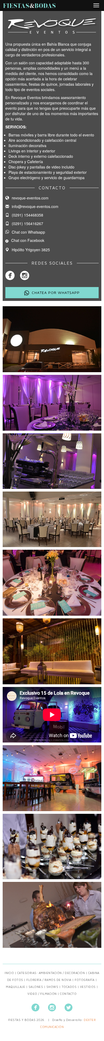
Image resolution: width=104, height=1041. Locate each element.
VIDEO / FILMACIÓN (42, 993)
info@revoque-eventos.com (35, 206)
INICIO (9, 973)
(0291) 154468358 (27, 215)
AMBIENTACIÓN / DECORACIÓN (62, 973)
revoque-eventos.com (30, 198)
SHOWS (52, 986)
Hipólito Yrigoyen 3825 (31, 249)
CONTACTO (68, 993)
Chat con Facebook (27, 240)
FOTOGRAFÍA (84, 979)
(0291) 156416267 (27, 223)
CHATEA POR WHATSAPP (56, 292)
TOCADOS (69, 986)
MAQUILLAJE (15, 986)
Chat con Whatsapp (28, 232)
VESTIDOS (88, 986)
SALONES (36, 986)
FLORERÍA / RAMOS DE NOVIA (48, 979)
